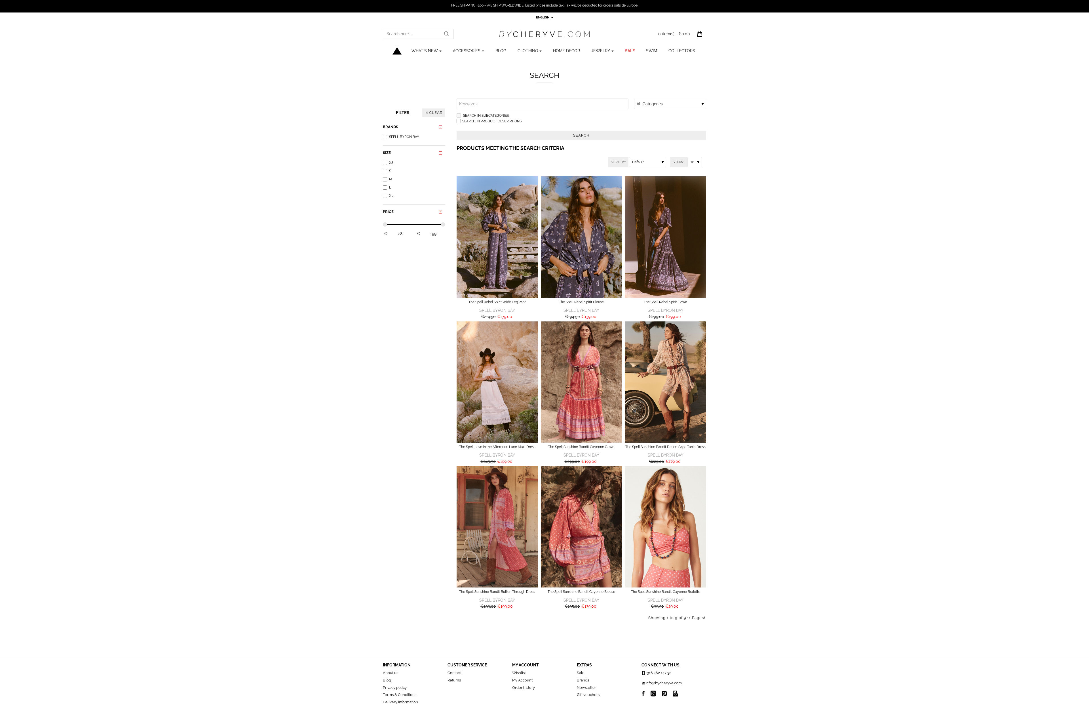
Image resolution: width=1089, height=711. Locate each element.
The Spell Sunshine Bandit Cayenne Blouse (581, 592)
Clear (435, 112)
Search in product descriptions (492, 121)
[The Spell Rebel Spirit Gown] (665, 237)
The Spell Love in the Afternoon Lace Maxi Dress (497, 447)
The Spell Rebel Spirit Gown (665, 302)
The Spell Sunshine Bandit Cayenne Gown (581, 447)
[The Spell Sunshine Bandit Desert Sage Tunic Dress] (665, 382)
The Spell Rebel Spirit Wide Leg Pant (497, 302)
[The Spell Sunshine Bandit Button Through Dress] (497, 526)
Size (387, 152)
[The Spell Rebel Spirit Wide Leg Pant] (497, 237)
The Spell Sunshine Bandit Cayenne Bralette (665, 592)
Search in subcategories (485, 116)
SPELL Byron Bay (497, 310)
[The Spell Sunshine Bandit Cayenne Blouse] (581, 526)
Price (388, 212)
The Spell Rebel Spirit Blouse (581, 302)
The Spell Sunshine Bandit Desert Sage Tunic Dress (665, 447)
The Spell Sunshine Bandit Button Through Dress (497, 592)
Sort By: (618, 162)
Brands (390, 127)
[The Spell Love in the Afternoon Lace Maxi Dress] (497, 382)
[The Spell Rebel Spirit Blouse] (581, 237)
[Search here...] (446, 34)
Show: (678, 162)
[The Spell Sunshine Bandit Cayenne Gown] (581, 382)
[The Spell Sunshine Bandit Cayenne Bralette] (665, 526)
